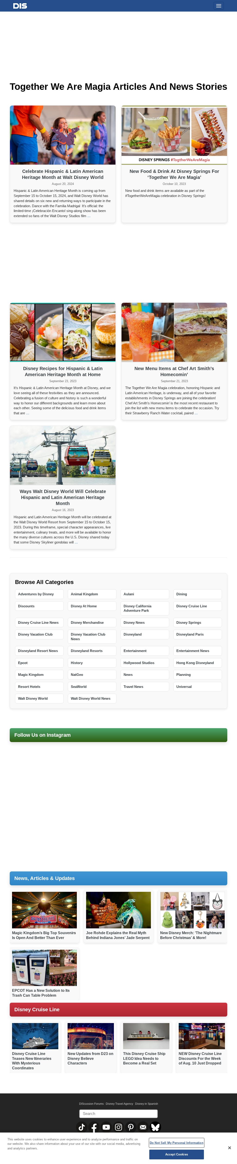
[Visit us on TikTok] (82, 1127)
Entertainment (135, 651)
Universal (184, 687)
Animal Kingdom (84, 594)
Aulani (129, 594)
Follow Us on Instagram (42, 735)
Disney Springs (188, 622)
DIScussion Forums (91, 1103)
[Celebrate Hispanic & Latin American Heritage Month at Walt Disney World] (62, 135)
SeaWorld (79, 687)
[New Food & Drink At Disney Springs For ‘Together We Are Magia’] (174, 135)
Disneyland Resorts (87, 651)
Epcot (23, 663)
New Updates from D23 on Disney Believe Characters (90, 1058)
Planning (183, 675)
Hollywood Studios (139, 663)
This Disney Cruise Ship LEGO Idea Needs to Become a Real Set (144, 1058)
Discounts (26, 606)
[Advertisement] (118, 262)
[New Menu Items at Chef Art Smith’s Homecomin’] (174, 332)
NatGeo (77, 675)
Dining (181, 594)
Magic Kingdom (31, 675)
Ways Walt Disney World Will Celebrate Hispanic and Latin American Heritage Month (63, 497)
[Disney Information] (20, 5)
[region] (118, 1148)
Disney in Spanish (146, 1103)
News (128, 675)
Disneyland (133, 634)
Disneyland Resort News (38, 651)
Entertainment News (192, 651)
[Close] (230, 1148)
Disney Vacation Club (35, 634)
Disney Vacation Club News (88, 636)
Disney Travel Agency (119, 1103)
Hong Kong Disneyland (195, 663)
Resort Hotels (29, 687)
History (77, 663)
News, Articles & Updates (44, 878)
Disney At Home (84, 606)
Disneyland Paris (190, 634)
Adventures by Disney (36, 594)
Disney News (134, 622)
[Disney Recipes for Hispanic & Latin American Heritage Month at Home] (62, 332)
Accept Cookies (176, 1154)
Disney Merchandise (87, 622)
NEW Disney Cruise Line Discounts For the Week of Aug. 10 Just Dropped (200, 1058)
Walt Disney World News (90, 698)
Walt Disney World (33, 698)
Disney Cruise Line (191, 606)
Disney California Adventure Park (137, 608)
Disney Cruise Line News (38, 622)
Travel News (133, 687)
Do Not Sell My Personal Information (176, 1143)
